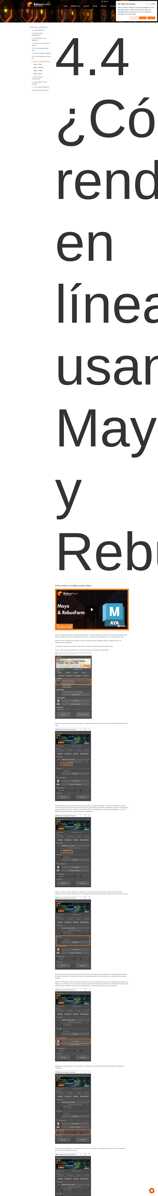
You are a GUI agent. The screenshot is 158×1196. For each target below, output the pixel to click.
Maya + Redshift (38, 67)
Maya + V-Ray (38, 64)
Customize (134, 18)
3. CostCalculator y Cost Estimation (39, 39)
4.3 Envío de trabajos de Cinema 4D (41, 57)
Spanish (106, 1)
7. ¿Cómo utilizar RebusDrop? (40, 87)
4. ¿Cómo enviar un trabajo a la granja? (41, 44)
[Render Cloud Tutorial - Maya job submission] (121, 626)
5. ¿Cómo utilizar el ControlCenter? (37, 78)
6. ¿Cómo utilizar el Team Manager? (39, 83)
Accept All (151, 18)
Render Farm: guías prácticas (38, 27)
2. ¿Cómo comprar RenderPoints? (37, 34)
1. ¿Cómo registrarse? (38, 30)
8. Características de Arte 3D (40, 90)
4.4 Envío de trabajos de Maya (41, 61)
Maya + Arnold (38, 73)
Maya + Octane (38, 70)
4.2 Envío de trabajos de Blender (41, 53)
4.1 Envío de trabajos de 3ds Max (40, 49)
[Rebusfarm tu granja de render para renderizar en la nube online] (38, 4)
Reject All (142, 18)
